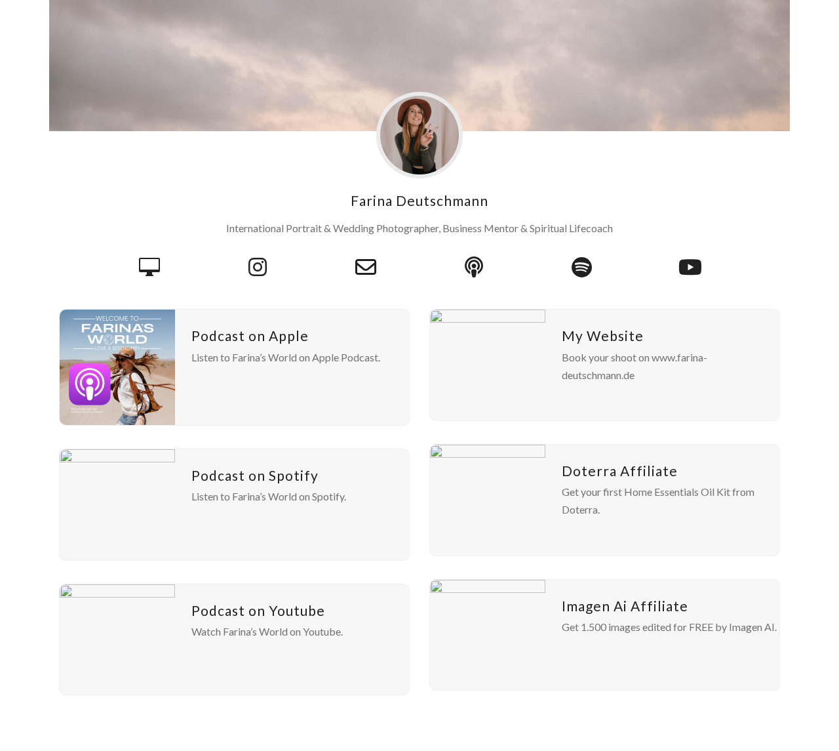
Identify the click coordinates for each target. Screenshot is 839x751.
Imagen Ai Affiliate (625, 606)
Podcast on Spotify (255, 475)
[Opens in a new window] (257, 267)
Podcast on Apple (250, 335)
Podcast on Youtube (258, 610)
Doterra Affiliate (620, 470)
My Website (603, 335)
